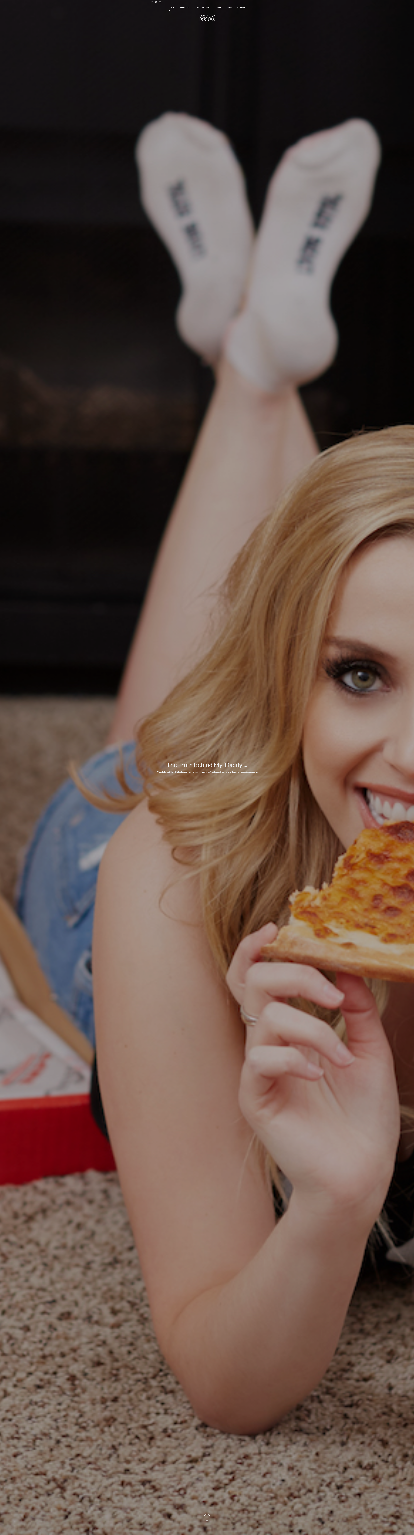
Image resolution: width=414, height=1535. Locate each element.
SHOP (219, 8)
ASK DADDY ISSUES (203, 8)
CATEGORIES (185, 8)
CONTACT (241, 8)
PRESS (229, 8)
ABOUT (171, 8)
